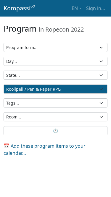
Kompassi (20, 8)
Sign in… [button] (95, 8)
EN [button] (75, 8)
